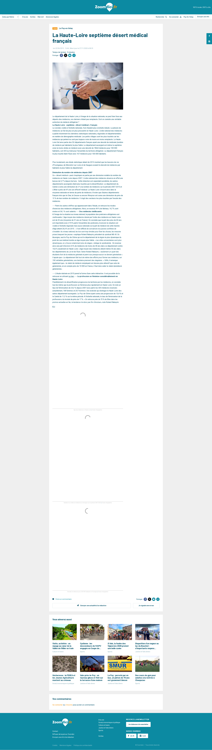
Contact (55, 731)
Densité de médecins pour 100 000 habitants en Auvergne (82, 591)
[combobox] (10, 16)
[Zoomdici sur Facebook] (209, 36)
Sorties (32, 17)
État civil (41, 17)
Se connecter (174, 17)
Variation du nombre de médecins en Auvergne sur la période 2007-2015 (82, 502)
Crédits (54, 745)
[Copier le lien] (74, 55)
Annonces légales (52, 17)
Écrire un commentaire (64, 599)
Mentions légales (65, 745)
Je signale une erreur (146, 605)
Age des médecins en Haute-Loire (82, 409)
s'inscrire (68, 705)
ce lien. (71, 276)
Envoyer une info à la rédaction (63, 737)
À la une (25, 17)
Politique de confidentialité (83, 745)
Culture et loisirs (104, 725)
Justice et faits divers (105, 728)
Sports (100, 730)
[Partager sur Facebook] (61, 55)
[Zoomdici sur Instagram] (209, 41)
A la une (101, 720)
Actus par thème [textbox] (8, 17)
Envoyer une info (203, 17)
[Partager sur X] (65, 55)
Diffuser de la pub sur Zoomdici (63, 734)
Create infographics (97, 409)
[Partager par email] (69, 55)
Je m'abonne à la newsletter (138, 724)
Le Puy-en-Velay (66, 28)
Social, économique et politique (109, 722)
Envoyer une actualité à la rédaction (93, 605)
